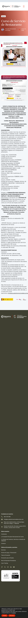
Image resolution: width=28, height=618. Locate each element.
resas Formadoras (11, 560)
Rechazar (12, 615)
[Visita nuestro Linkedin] (11, 567)
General (3, 16)
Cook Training (4, 563)
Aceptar (4, 615)
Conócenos (4, 534)
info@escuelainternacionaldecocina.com (13, 519)
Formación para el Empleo (7, 557)
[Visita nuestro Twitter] (5, 567)
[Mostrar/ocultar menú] (24, 6)
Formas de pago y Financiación (8, 552)
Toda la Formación (5, 555)
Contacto (3, 543)
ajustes (14, 612)
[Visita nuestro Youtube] (14, 567)
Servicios (3, 550)
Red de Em (3, 560)
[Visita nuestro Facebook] (2, 567)
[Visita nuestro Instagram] (8, 567)
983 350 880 (7, 516)
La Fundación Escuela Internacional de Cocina (12, 536)
